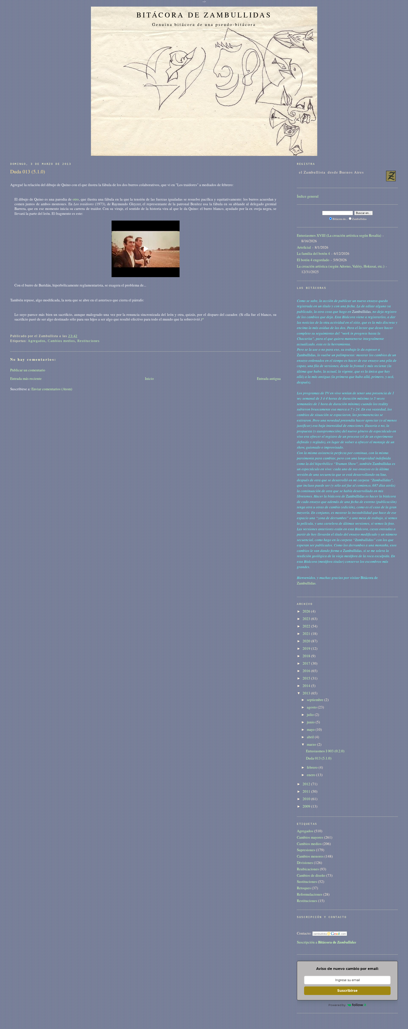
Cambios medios (61, 341)
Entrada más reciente (26, 378)
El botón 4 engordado (313, 259)
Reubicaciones (308, 869)
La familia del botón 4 (313, 253)
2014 (307, 685)
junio (311, 722)
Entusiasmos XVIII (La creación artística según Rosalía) (339, 235)
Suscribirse (347, 991)
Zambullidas (306, 583)
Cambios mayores (310, 837)
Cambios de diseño (311, 875)
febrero (313, 767)
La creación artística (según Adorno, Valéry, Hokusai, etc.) (340, 266)
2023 (307, 618)
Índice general (308, 196)
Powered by (337, 1005)
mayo (311, 729)
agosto (312, 707)
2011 (307, 791)
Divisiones (305, 862)
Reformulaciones (309, 894)
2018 (307, 655)
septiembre (315, 699)
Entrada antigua (269, 378)
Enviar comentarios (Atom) (51, 388)
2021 (307, 633)
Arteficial (304, 247)
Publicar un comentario (27, 370)
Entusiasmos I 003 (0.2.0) (325, 750)
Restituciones (88, 341)
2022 (307, 626)
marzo (312, 744)
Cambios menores (310, 856)
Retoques (304, 887)
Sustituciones (307, 881)
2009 (307, 806)
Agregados (36, 341)
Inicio (149, 378)
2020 (307, 640)
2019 (307, 648)
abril (311, 736)
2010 (307, 798)
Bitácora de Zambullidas (204, 15)
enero (311, 774)
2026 (307, 611)
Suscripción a (326, 942)
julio (311, 714)
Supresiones (306, 849)
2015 (307, 678)
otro (76, 199)
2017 (307, 663)
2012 (307, 783)
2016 (307, 670)
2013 (307, 693)
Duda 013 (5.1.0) (27, 171)
